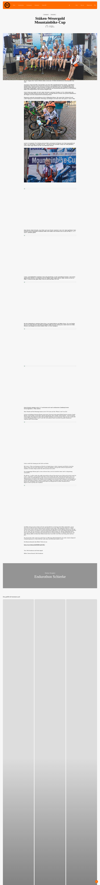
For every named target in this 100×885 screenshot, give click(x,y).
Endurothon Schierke (50, 575)
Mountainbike (53, 14)
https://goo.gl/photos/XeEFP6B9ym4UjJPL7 (34, 544)
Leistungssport (46, 14)
